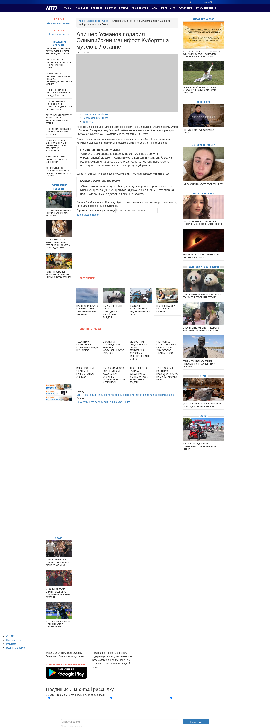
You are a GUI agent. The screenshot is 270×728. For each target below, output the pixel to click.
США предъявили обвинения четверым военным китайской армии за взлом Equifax (125, 394)
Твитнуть (88, 121)
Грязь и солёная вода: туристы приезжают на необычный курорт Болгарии (199, 364)
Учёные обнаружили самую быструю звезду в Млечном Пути (58, 159)
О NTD (10, 636)
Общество (110, 8)
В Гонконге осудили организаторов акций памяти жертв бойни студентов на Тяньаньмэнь (56, 145)
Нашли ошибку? (15, 647)
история (81, 214)
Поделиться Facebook (95, 114)
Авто (172, 8)
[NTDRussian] (47, 506)
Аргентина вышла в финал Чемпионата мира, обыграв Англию (58, 624)
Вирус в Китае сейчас (58, 33)
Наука (154, 8)
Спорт (163, 8)
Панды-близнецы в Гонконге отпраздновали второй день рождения (112, 312)
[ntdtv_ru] (47, 529)
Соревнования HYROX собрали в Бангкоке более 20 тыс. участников (58, 562)
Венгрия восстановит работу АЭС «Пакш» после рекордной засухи (58, 93)
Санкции (66, 22)
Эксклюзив (204, 102)
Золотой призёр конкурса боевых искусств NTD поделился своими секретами (199, 90)
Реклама (11, 644)
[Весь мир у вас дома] (47, 510)
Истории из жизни (205, 8)
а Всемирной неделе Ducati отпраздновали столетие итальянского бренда (202, 446)
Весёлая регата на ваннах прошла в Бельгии (165, 309)
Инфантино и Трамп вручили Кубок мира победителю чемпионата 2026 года (58, 593)
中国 (210, 2)
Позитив (124, 8)
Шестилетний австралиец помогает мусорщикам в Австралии (58, 131)
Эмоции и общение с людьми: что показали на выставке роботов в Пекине (58, 64)
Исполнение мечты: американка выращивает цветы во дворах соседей (58, 274)
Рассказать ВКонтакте (95, 118)
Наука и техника (203, 193)
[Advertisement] (107, 245)
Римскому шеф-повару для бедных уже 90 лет (103, 402)
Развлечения (185, 8)
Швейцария (92, 214)
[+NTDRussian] (47, 520)
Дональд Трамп (54, 22)
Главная (68, 8)
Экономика (82, 8)
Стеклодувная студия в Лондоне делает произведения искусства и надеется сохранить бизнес (140, 350)
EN (205, 2)
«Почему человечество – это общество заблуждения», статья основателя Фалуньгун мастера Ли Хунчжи (202, 54)
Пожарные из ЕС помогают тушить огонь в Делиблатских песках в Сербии (59, 119)
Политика (96, 8)
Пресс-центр (13, 640)
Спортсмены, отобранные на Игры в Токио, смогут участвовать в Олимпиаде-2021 (167, 348)
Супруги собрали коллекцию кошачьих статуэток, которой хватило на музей (167, 374)
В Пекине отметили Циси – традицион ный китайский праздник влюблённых (202, 329)
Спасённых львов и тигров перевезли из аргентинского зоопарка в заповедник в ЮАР (58, 244)
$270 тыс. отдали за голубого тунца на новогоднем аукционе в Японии (202, 405)
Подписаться (196, 721)
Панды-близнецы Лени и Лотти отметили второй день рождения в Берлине (58, 51)
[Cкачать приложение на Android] (66, 676)
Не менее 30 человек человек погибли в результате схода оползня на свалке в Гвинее (59, 105)
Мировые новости (89, 21)
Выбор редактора (203, 19)
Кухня (203, 375)
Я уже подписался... (72, 726)
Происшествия (140, 8)
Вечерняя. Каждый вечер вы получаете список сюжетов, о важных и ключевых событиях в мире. (74, 702)
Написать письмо (102, 670)
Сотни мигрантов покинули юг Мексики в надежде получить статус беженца (59, 172)
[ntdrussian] (47, 525)
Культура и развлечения (203, 266)
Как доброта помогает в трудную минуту (203, 184)
